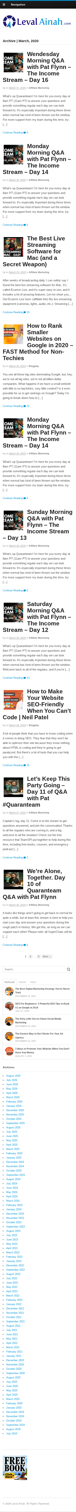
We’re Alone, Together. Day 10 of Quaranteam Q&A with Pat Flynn (34, 884)
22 (27, 406)
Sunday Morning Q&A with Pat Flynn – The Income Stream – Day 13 (37, 525)
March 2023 (12, 1252)
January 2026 (13, 1105)
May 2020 (11, 1390)
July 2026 (11, 1080)
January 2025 (13, 1157)
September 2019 (15, 1424)
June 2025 (12, 1136)
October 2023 (13, 1222)
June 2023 (12, 1239)
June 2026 (12, 1084)
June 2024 (12, 1187)
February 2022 (14, 1299)
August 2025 (13, 1127)
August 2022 (13, 1274)
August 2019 (13, 1429)
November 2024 (15, 1166)
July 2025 (11, 1131)
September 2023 (15, 1226)
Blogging (34, 366)
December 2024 (15, 1161)
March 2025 (12, 1149)
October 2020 (13, 1368)
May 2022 (11, 1287)
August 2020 (13, 1377)
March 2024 (12, 1200)
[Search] (68, 969)
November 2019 (15, 1416)
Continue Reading (13, 132)
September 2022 (15, 1269)
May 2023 (11, 1243)
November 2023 (15, 1218)
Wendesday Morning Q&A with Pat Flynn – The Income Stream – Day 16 (37, 67)
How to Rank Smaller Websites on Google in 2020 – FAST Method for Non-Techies (38, 342)
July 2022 (11, 1278)
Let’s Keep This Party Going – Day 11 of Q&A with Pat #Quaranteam (36, 791)
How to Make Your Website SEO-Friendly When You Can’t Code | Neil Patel (37, 704)
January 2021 (13, 1355)
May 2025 (11, 1140)
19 (27, 312)
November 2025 (15, 1114)
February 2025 (14, 1153)
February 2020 (14, 1403)
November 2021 (15, 1312)
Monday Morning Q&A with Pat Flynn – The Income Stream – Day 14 (37, 159)
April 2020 (12, 1394)
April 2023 (12, 1248)
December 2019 (15, 1412)
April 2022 (12, 1291)
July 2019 (11, 1433)
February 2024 (14, 1205)
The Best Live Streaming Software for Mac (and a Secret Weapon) (34, 251)
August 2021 (13, 1325)
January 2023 (13, 1261)
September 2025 (15, 1123)
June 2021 (12, 1334)
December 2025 (15, 1110)
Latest (22, 982)
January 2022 (13, 1304)
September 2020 (15, 1373)
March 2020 (12, 1399)
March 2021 (12, 1347)
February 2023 (14, 1256)
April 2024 (12, 1196)
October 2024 (13, 1170)
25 (27, 765)
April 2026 (12, 1093)
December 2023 (15, 1213)
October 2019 (13, 1420)
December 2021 (15, 1308)
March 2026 (12, 1097)
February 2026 (14, 1101)
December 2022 (15, 1265)
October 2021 (13, 1317)
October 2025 (13, 1118)
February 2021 (14, 1351)
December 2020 (15, 1360)
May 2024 (11, 1192)
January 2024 (13, 1209)
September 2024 (15, 1174)
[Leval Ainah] (38, 27)
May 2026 (11, 1088)
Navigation (18, 4)
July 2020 (11, 1381)
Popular (9, 982)
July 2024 (11, 1183)
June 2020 (12, 1386)
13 (27, 677)
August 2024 (13, 1179)
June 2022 (12, 1282)
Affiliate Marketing (39, 88)
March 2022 (12, 1295)
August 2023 (13, 1230)
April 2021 (12, 1343)
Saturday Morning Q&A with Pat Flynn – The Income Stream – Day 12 (37, 617)
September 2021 (15, 1321)
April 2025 (12, 1144)
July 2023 (11, 1235)
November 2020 (15, 1364)
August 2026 (13, 1075)
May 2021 (11, 1338)
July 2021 (11, 1330)
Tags (33, 982)
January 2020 (13, 1407)
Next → (47, 956)
